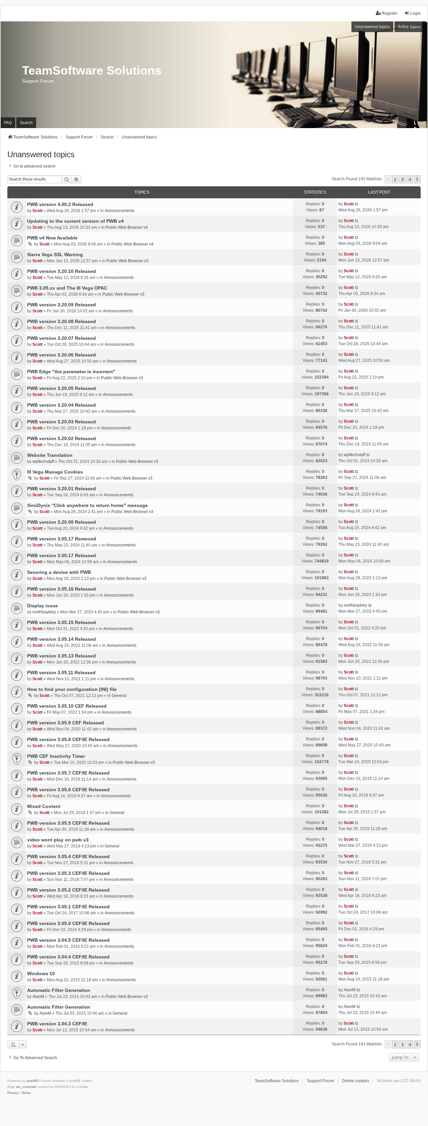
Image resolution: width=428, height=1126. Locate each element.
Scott (37, 210)
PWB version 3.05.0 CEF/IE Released (68, 923)
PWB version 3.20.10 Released (61, 271)
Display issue (42, 605)
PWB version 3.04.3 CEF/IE (57, 1023)
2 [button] (395, 179)
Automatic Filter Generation (58, 990)
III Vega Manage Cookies (55, 472)
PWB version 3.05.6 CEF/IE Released (68, 789)
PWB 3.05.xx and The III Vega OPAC (67, 288)
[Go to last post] (357, 204)
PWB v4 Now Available (52, 237)
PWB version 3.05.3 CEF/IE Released (68, 873)
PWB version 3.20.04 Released (61, 405)
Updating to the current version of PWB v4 (75, 221)
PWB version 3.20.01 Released (61, 488)
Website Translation (50, 455)
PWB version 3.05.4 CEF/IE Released (68, 856)
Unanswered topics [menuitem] (372, 26)
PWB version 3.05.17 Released (61, 555)
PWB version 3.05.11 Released (61, 672)
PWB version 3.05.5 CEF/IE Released (68, 823)
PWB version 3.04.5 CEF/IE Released (68, 940)
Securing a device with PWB (59, 572)
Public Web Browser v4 (127, 227)
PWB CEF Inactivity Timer (56, 756)
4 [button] (410, 179)
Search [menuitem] (26, 122)
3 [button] (402, 179)
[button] (417, 179)
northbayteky (44, 612)
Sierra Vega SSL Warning (55, 254)
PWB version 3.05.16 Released (61, 589)
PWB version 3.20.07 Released (61, 338)
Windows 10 (41, 973)
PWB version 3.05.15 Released (61, 622)
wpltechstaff (43, 461)
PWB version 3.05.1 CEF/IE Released (68, 906)
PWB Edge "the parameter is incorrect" (71, 371)
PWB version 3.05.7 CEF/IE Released (68, 773)
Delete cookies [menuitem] (355, 1081)
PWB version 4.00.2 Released (60, 204)
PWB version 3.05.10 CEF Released (67, 706)
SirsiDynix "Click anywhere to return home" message (87, 505)
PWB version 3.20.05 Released (61, 388)
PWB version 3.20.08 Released (61, 321)
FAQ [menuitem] (8, 122)
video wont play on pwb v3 (58, 839)
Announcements (119, 210)
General (119, 695)
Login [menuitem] (415, 13)
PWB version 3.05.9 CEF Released (65, 722)
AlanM (38, 996)
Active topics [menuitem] (409, 26)
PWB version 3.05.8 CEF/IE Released (68, 739)
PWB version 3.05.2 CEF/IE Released (68, 890)
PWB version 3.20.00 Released (61, 522)
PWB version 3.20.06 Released (61, 354)
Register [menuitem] (389, 13)
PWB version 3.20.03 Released (61, 421)
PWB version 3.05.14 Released (61, 639)
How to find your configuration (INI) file (72, 689)
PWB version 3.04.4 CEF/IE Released (68, 956)
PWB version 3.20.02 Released (61, 438)
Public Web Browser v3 (127, 261)
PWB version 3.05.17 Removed (61, 538)
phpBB (32, 1081)
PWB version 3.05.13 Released (61, 655)
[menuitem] (12, 1093)
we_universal (26, 1087)
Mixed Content (44, 806)
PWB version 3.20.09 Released (61, 304)
